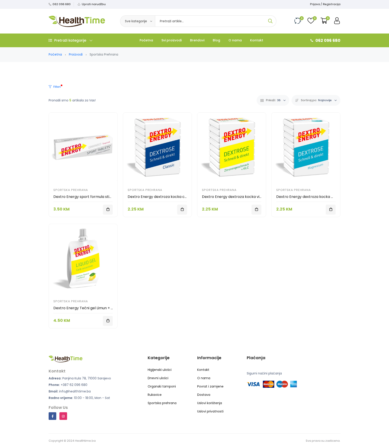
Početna (146, 40)
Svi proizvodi (171, 40)
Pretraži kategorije (70, 40)
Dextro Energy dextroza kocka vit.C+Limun (239, 196)
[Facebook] (52, 416)
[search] (270, 21)
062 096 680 (61, 4)
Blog (216, 40)
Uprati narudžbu (94, 4)
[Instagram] (63, 416)
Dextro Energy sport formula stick (83, 196)
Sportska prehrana (70, 190)
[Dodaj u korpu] (108, 210)
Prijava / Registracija (325, 4)
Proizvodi (76, 54)
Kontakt (256, 40)
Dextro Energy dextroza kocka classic (161, 196)
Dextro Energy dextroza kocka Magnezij (311, 196)
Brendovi (197, 40)
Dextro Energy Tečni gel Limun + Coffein (88, 308)
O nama (235, 40)
